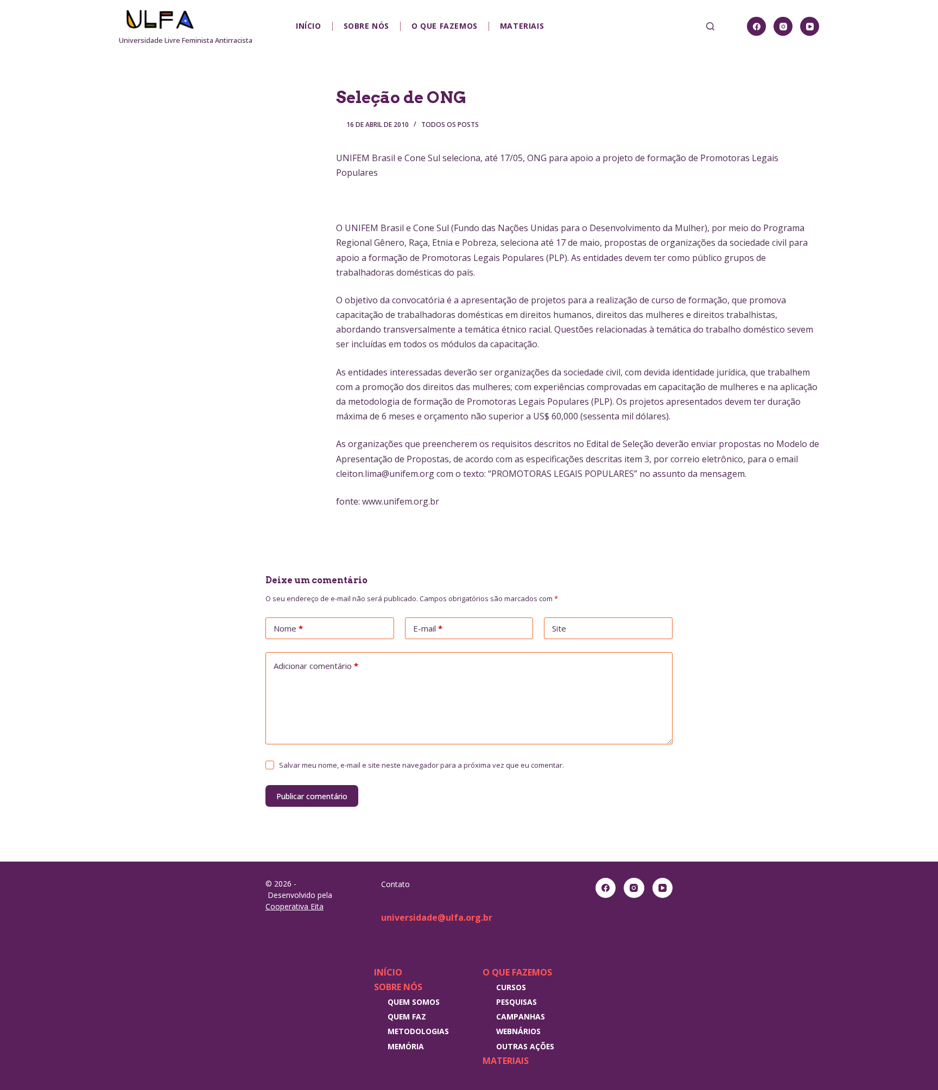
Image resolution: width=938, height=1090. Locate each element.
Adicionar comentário (316, 665)
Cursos (511, 987)
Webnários (518, 1031)
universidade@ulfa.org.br (436, 917)
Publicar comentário (311, 796)
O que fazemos (444, 26)
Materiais (522, 26)
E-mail (427, 628)
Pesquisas (516, 1002)
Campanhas (520, 1016)
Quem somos (414, 1002)
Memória (406, 1046)
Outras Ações (525, 1046)
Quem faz (407, 1016)
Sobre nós (366, 26)
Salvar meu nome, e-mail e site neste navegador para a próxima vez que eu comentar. (421, 765)
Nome (288, 628)
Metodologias (418, 1031)
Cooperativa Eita (294, 906)
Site (559, 628)
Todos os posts (450, 124)
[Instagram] (783, 26)
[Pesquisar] (710, 26)
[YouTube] (809, 26)
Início (308, 26)
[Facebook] (756, 26)
